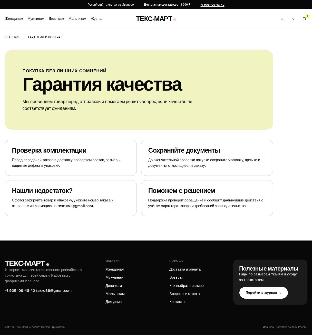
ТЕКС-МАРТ (154, 18)
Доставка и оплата (185, 269)
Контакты (177, 302)
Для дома (114, 302)
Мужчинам (36, 19)
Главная (12, 37)
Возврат (176, 277)
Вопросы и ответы (184, 294)
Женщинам (14, 19)
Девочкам (56, 19)
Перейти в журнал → (264, 292)
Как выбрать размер (186, 285)
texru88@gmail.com (75, 206)
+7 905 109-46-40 (212, 4)
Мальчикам (77, 19)
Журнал (97, 19)
